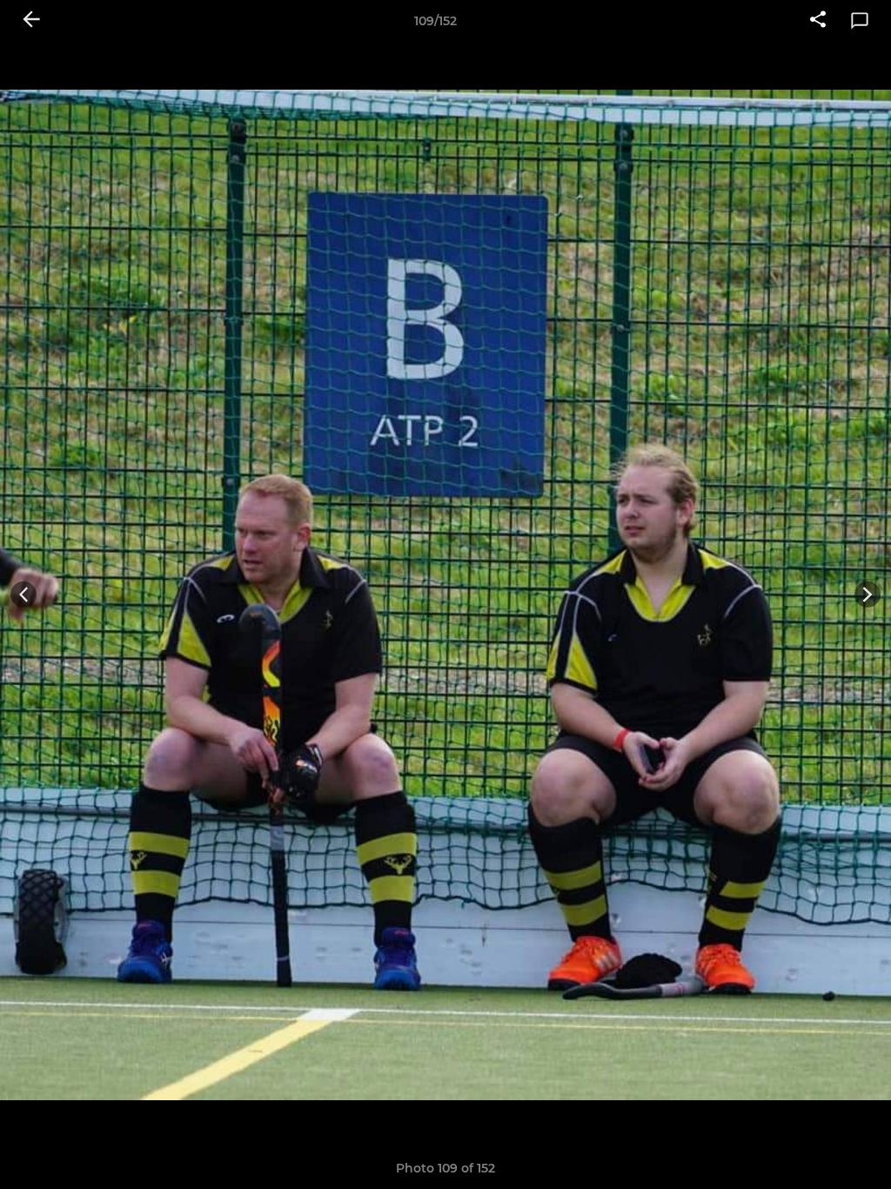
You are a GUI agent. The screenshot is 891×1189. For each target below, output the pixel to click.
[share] (817, 21)
